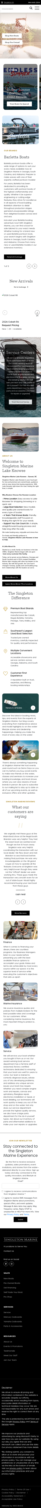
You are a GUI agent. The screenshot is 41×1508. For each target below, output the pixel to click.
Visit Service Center (20, 402)
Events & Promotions (13, 1346)
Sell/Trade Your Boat (13, 1292)
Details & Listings (14, 257)
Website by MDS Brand (12, 1506)
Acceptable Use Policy (12, 1499)
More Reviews (21, 913)
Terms (26, 1214)
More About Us (11, 577)
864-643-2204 (34, 2)
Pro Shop (8, 1297)
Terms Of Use (23, 1489)
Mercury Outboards (13, 1317)
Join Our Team (10, 1360)
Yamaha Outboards (13, 1321)
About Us (8, 1342)
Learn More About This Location (19, 584)
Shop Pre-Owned (12, 42)
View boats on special (19, 104)
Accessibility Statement (13, 1496)
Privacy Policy (13, 1214)
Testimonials (9, 1351)
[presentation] (7, 87)
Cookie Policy (8, 1493)
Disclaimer (21, 1493)
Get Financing (10, 1287)
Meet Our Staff (10, 1355)
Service (7, 1312)
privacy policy (16, 1468)
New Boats (9, 1278)
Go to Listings (20, 287)
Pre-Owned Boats (12, 1283)
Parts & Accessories (13, 1326)
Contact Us (9, 1251)
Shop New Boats (12, 36)
